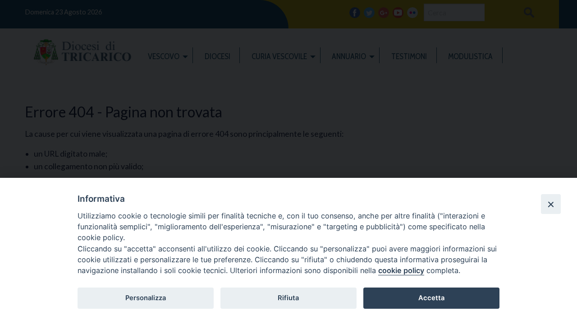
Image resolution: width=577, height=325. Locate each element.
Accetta (431, 298)
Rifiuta (288, 298)
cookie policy (401, 270)
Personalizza (145, 298)
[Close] (551, 204)
